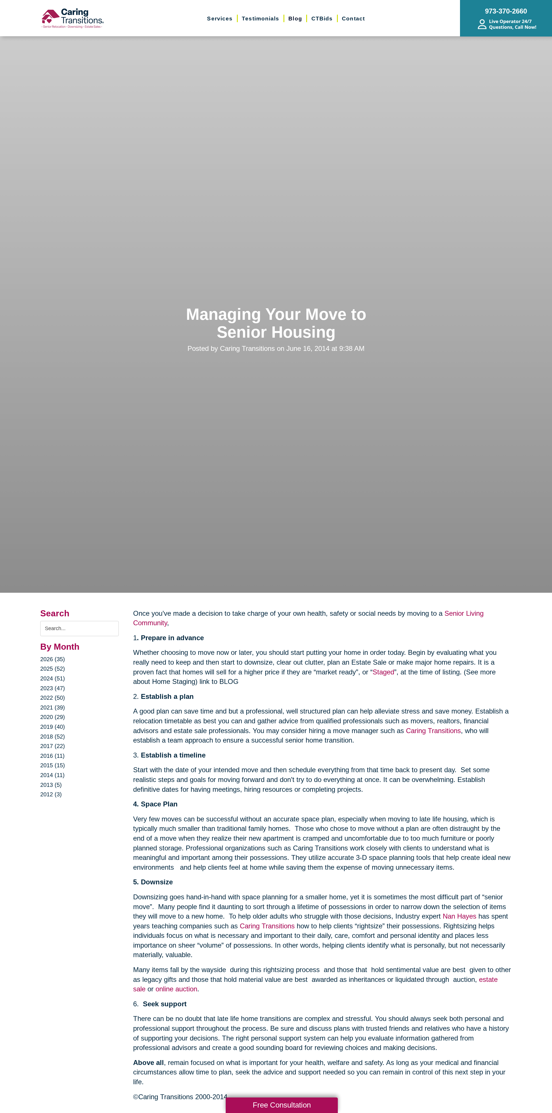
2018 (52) (52, 736)
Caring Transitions (433, 731)
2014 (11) (52, 775)
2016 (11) (52, 756)
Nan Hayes (459, 916)
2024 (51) (52, 678)
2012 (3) (51, 794)
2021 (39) (52, 707)
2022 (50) (52, 698)
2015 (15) (52, 765)
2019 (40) (52, 727)
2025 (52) (52, 668)
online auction (176, 989)
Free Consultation (282, 1105)
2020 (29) (52, 717)
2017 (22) (52, 746)
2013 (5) (51, 785)
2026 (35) (52, 659)
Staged (383, 672)
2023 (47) (52, 688)
